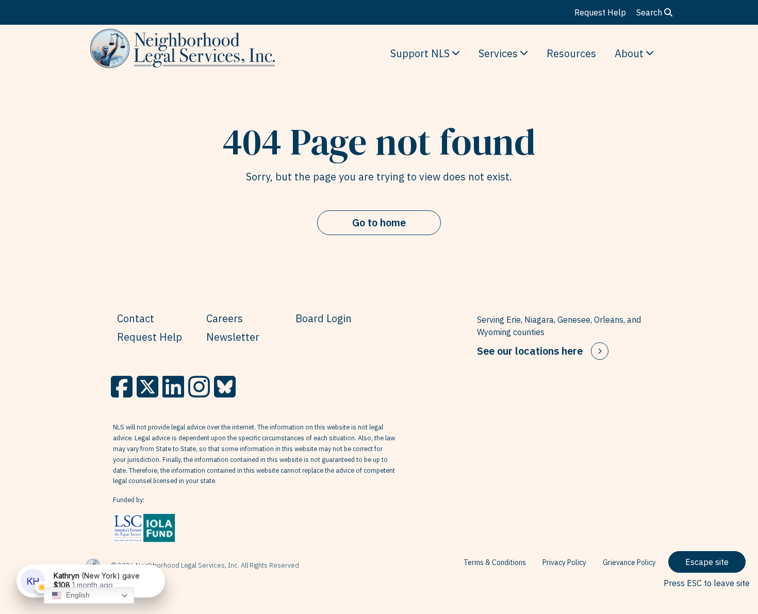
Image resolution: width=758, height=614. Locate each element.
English (77, 595)
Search (650, 12)
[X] (147, 386)
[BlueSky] (225, 386)
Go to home (379, 222)
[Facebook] (122, 386)
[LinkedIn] (173, 386)
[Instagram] (199, 386)
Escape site (707, 562)
